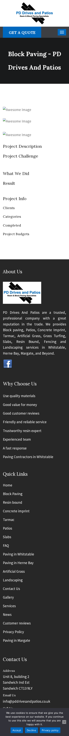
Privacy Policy (13, 632)
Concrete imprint (16, 511)
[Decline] (64, 722)
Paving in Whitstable (18, 554)
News (7, 615)
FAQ (6, 546)
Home (7, 485)
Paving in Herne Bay (18, 563)
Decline (31, 730)
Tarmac (8, 520)
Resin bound (12, 502)
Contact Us (11, 589)
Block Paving (12, 494)
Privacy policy (50, 730)
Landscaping (13, 580)
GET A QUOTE (22, 32)
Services (9, 606)
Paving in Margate (16, 640)
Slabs (7, 537)
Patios (7, 528)
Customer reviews (17, 623)
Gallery (8, 597)
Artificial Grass (14, 571)
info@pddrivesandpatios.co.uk (26, 701)
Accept (16, 730)
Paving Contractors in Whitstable (28, 456)
